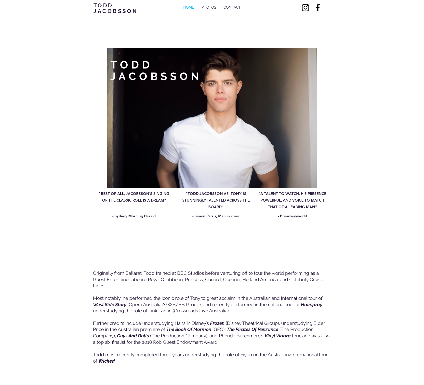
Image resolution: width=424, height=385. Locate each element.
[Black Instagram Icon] (305, 8)
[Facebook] (318, 8)
